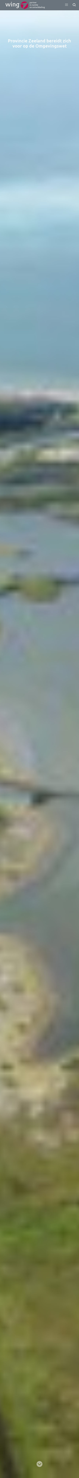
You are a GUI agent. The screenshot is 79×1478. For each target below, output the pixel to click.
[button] (66, 5)
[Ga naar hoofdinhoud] (39, 1464)
